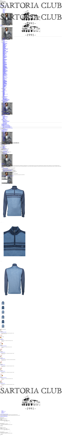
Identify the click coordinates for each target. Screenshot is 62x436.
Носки (3, 98)
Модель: (1, 156)
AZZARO (4, 47)
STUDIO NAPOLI (5, 85)
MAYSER (4, 72)
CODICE (4, 52)
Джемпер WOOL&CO (2, 358)
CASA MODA (4, 50)
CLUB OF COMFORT (5, 49)
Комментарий (3, 179)
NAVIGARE (4, 73)
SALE (2, 37)
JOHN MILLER (4, 63)
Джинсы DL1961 (5, 122)
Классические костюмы (5, 109)
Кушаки (4, 94)
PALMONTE (4, 75)
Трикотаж (4, 12)
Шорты (3, 102)
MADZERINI (4, 69)
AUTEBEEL (4, 46)
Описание (3, 163)
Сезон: (1, 154)
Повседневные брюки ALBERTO (6, 126)
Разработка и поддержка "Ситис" (4, 416)
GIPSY (3, 60)
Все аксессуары (4, 99)
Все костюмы (4, 110)
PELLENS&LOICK (5, 76)
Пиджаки (4, 11)
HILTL (3, 63)
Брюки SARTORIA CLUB (6, 124)
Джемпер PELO (2, 339)
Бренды (2, 42)
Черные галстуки (5, 101)
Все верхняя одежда (5, 108)
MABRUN (4, 68)
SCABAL (4, 79)
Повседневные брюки (5, 101)
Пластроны (4, 92)
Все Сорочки (4, 112)
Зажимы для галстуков (5, 96)
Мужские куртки (5, 105)
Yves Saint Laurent (5, 87)
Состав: (1, 153)
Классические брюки (5, 100)
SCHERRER (4, 82)
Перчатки (4, 97)
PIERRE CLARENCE (5, 77)
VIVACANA (4, 88)
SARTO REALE (4, 78)
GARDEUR (4, 57)
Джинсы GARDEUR (5, 120)
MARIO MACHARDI (5, 68)
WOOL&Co (4, 89)
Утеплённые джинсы (5, 130)
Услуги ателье (3, 412)
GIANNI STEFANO (5, 59)
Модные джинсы (5, 131)
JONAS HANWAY (5, 66)
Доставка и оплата (4, 411)
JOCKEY (4, 65)
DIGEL (3, 53)
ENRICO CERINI (5, 55)
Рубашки (4, 40)
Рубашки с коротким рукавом (6, 113)
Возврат (2, 124)
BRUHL (4, 49)
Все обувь (4, 121)
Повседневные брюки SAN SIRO (6, 125)
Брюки (3, 9)
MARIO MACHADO (5, 70)
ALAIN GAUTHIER (5, 41)
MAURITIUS (4, 71)
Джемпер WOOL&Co (2, 383)
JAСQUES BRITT (5, 64)
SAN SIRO (4, 80)
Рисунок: (1, 155)
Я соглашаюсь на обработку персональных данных (6, 424)
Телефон (1, 419)
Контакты (3, 125)
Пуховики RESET (5, 151)
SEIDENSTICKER (5, 83)
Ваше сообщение (2, 423)
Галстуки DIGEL (5, 97)
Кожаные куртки (5, 107)
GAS (3, 58)
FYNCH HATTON (5, 56)
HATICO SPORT (5, 62)
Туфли (3, 120)
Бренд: (1, 157)
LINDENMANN (4, 67)
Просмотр (1, 331)
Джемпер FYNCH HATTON (3, 377)
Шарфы (4, 93)
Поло (3, 117)
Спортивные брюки (5, 118)
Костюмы (4, 10)
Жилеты (4, 118)
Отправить (2, 425)
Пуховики (4, 106)
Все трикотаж (4, 119)
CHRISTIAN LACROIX (5, 48)
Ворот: (1, 159)
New (2, 41)
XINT (3, 90)
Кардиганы (4, 116)
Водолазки (4, 115)
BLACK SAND (4, 48)
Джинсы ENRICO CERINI (6, 121)
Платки (3, 95)
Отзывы (2, 164)
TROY (3, 87)
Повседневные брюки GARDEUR (6, 127)
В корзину (1, 151)
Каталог (2, 410)
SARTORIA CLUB (5, 81)
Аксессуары (4, 8)
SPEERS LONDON (5, 84)
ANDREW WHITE (5, 45)
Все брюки (4, 103)
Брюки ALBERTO (5, 123)
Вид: (0, 152)
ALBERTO (4, 42)
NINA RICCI (4, 74)
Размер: (1, 158)
